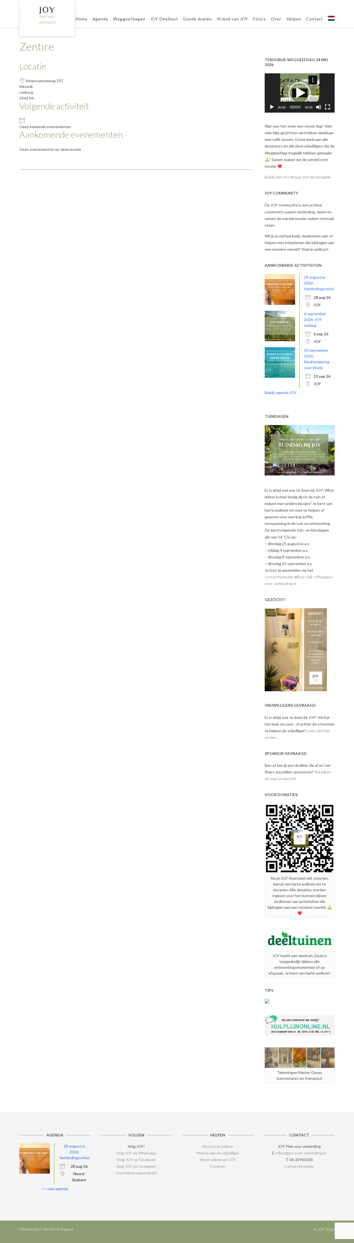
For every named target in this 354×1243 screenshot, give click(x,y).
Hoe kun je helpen (217, 1146)
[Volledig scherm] (327, 107)
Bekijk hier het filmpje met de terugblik (298, 177)
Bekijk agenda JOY (280, 392)
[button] (299, 93)
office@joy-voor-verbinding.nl (300, 1153)
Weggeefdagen (129, 18)
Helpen (294, 18)
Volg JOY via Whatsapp (136, 1153)
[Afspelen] (272, 107)
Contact (314, 18)
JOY (47, 9)
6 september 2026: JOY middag (315, 319)
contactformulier (279, 576)
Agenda (100, 18)
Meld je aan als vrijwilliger (217, 1153)
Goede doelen (197, 18)
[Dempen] (318, 107)
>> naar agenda (54, 1188)
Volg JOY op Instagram (136, 1166)
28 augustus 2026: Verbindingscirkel (74, 1152)
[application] (300, 93)
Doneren (217, 1166)
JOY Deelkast (164, 18)
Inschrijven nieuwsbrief (136, 1173)
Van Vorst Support (58, 1229)
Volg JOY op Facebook (136, 1159)
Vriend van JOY (232, 18)
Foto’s (259, 18)
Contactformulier (299, 1166)
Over (276, 18)
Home (81, 18)
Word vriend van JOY (218, 1159)
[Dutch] (331, 19)
